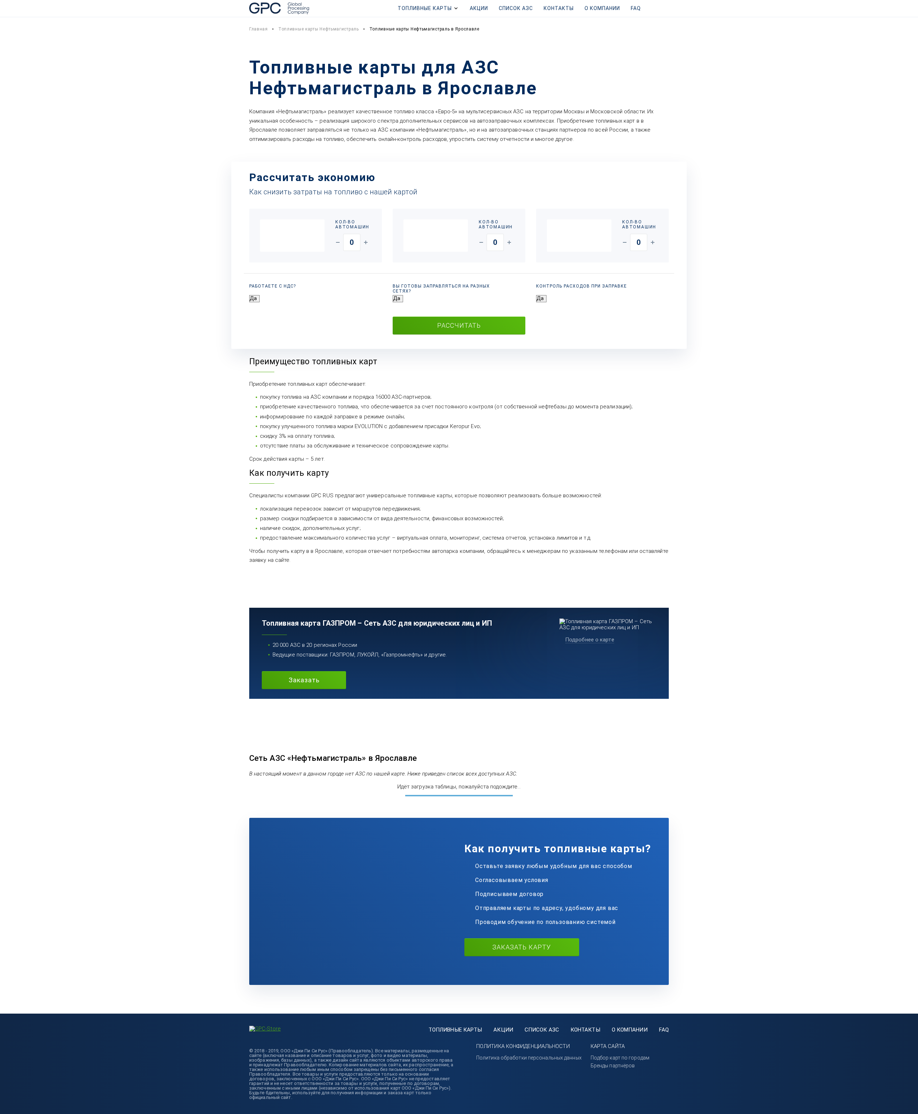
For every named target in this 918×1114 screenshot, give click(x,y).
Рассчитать (459, 325)
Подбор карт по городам (620, 1058)
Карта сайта (608, 1046)
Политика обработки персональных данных (529, 1058)
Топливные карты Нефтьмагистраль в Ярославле (424, 29)
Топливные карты (425, 8)
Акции (479, 8)
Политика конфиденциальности (523, 1046)
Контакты (559, 8)
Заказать (304, 680)
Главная (258, 29)
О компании (602, 8)
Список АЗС (516, 8)
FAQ (636, 8)
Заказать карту (521, 947)
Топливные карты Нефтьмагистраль (318, 29)
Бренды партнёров (613, 1065)
